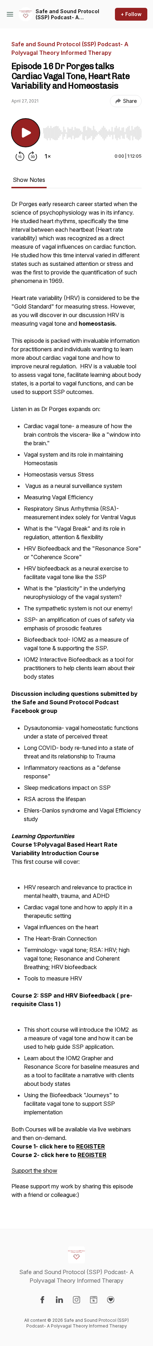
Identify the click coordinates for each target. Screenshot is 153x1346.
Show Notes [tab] (29, 179)
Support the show (34, 1170)
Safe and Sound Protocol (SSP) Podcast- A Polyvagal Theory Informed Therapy (67, 14)
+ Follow (131, 14)
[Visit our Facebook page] (42, 1299)
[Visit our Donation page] (110, 1299)
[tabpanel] (76, 703)
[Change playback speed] (48, 156)
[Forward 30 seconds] (33, 156)
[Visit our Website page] (93, 1299)
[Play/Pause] (25, 133)
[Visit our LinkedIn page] (59, 1299)
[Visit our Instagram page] (76, 1299)
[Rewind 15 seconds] (20, 156)
